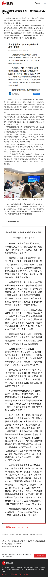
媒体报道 (32, 534)
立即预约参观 (40, 555)
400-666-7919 (10, 569)
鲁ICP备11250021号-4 (31, 567)
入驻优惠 (12, 534)
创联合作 (39, 534)
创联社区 (25, 534)
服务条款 (4, 574)
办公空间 (5, 534)
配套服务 (18, 534)
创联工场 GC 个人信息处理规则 (18, 574)
